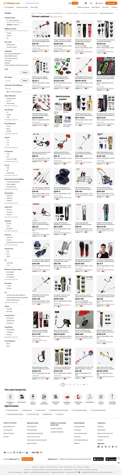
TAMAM (24, 72)
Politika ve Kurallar (32, 443)
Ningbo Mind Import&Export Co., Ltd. (106, 304)
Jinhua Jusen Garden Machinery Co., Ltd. (63, 338)
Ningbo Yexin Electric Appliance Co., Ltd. (106, 123)
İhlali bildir (76, 443)
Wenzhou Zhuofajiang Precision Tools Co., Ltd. (106, 88)
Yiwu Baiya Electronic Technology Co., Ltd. (106, 230)
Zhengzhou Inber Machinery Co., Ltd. (63, 267)
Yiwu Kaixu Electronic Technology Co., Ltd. (84, 123)
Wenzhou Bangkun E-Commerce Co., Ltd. (63, 197)
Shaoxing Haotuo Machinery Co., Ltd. (41, 195)
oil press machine (41, 410)
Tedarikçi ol (101, 426)
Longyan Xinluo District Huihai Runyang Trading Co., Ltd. (106, 51)
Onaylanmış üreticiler (56, 428)
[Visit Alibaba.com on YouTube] (113, 447)
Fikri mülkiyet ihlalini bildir (81, 440)
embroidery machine (13, 410)
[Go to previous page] (59, 384)
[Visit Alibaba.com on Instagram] (109, 447)
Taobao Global (68, 467)
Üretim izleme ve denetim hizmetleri (37, 440)
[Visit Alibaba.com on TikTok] (116, 447)
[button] (70, 3)
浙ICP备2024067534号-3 (106, 472)
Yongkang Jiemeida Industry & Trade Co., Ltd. (41, 49)
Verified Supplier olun (103, 436)
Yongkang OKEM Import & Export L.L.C (106, 376)
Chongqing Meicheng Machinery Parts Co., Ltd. (41, 123)
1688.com (42, 467)
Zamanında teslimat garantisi (35, 433)
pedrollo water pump (33, 414)
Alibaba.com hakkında (10, 423)
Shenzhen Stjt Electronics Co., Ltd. (63, 305)
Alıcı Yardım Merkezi (79, 426)
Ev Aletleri (40, 13)
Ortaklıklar (100, 440)
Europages (86, 467)
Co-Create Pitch (8, 430)
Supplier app (51, 459)
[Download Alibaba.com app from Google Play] (111, 459)
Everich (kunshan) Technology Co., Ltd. (84, 162)
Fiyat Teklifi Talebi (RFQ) (56, 432)
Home (33, 13)
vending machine (27, 410)
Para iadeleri (77, 436)
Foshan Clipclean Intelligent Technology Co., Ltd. (63, 232)
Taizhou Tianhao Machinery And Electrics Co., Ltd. (84, 195)
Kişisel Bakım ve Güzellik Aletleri (54, 13)
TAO (74, 467)
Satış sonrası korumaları (33, 436)
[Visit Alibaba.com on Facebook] (99, 447)
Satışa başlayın (101, 430)
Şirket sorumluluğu (9, 433)
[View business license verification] (76, 472)
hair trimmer (60, 414)
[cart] (91, 3)
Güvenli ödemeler (32, 426)
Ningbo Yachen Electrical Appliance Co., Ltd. (41, 86)
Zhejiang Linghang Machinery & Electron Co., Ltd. (84, 376)
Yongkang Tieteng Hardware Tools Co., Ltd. (84, 86)
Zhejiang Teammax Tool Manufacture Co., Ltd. (41, 234)
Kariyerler (6, 436)
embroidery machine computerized (59, 410)
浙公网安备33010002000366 (89, 472)
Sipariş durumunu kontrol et (105, 433)
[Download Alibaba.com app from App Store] (98, 459)
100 (84, 384)
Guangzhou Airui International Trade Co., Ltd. (106, 269)
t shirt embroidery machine (98, 410)
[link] (118, 458)
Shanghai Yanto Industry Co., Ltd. (106, 195)
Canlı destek (77, 430)
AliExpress (35, 467)
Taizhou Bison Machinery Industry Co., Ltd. (63, 162)
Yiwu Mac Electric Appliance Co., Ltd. (84, 230)
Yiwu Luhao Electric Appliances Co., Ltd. (106, 162)
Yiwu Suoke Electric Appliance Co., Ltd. (84, 269)
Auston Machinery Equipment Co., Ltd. (63, 86)
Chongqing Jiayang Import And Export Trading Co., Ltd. (41, 269)
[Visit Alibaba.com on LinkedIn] (102, 447)
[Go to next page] (87, 384)
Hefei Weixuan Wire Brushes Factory (84, 338)
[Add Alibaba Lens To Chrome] (27, 459)
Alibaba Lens (13, 459)
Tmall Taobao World (52, 467)
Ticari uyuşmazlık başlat (80, 433)
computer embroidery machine (15, 414)
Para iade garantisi (32, 430)
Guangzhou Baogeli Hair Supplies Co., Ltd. (84, 51)
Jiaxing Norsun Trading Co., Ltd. (40, 377)
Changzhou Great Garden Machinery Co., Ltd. (41, 302)
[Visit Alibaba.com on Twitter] (106, 447)
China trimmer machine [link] (106, 13)
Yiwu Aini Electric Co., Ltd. (39, 340)
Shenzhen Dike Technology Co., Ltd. (63, 49)
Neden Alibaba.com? (9, 426)
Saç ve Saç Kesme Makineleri (89, 13)
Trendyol (79, 467)
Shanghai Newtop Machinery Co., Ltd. (41, 160)
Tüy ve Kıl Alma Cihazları (72, 13)
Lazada (60, 467)
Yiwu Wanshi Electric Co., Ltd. (105, 342)
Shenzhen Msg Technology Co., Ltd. (84, 304)
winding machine (48, 414)
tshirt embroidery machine (80, 410)
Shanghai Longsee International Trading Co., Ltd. (63, 377)
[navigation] (17, 199)
